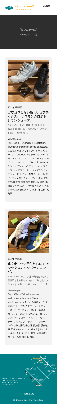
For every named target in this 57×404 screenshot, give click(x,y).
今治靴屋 (19, 325)
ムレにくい (21, 321)
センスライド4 (30, 162)
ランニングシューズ (38, 321)
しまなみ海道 (14, 150)
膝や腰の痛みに (23, 189)
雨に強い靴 (43, 189)
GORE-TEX (19, 142)
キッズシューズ (25, 309)
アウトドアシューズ (32, 150)
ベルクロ (33, 317)
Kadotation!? (24, 6)
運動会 (25, 337)
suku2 (11, 302)
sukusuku (19, 302)
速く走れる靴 (14, 337)
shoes (33, 146)
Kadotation (39, 142)
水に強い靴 (42, 181)
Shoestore (42, 146)
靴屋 (10, 193)
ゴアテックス (24, 158)
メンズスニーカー (22, 170)
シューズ (17, 313)
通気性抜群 (42, 333)
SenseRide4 (23, 146)
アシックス (18, 306)
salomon (12, 146)
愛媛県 (16, 181)
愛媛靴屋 (25, 181)
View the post (14, 139)
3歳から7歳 (19, 294)
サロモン (36, 158)
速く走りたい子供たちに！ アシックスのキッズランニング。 (28, 267)
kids (22, 298)
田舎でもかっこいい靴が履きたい (24, 185)
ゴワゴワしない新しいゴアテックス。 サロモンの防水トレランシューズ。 (28, 116)
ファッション (35, 166)
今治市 (38, 177)
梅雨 (33, 181)
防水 (34, 189)
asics (28, 294)
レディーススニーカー (31, 174)
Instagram (29, 393)
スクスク (27, 313)
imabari (29, 142)
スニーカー (16, 162)
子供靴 (28, 325)
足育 (33, 333)
